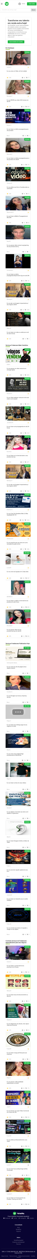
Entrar (23, 3)
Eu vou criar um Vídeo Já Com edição (17, 71)
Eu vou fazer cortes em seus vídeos (16, 783)
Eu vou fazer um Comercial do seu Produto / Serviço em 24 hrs (16, 1198)
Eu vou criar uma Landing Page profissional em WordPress (15, 754)
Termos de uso (13, 1256)
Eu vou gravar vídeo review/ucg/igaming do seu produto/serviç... (18, 246)
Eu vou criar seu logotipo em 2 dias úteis (17, 571)
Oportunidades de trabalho (16, 41)
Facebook (7, 1218)
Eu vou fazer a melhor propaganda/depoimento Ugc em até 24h (18, 275)
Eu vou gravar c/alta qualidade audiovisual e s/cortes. (15, 1082)
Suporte (18, 1231)
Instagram (23, 1218)
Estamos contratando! (18, 1242)
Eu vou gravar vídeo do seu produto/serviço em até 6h (14, 630)
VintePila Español (18, 1240)
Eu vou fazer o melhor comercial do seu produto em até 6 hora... (17, 601)
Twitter (15, 1218)
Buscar (33, 10)
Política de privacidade (24, 1256)
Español (19, 1257)
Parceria (18, 1244)
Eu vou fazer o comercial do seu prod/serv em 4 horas (15, 966)
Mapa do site (4, 1256)
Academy (18, 1229)
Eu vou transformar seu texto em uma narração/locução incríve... (17, 543)
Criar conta (32, 3)
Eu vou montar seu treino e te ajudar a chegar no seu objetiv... (17, 928)
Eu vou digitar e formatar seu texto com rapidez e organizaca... (17, 812)
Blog (18, 1227)
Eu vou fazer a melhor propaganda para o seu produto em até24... (18, 158)
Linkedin (31, 1218)
